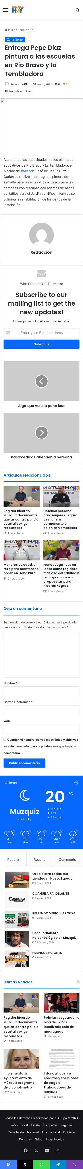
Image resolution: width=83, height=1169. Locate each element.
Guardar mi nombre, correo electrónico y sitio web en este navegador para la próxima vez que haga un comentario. (41, 746)
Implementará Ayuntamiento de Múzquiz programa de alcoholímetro (19, 1080)
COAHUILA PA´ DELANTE (50, 893)
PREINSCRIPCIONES (47, 953)
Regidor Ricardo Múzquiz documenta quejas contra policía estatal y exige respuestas (21, 519)
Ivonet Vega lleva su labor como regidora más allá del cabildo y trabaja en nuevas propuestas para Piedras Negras (61, 575)
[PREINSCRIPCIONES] (17, 959)
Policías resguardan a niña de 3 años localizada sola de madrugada (61, 1024)
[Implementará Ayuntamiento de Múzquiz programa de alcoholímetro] (21, 1059)
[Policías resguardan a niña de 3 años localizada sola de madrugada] (61, 1003)
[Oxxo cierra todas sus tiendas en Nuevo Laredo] (17, 880)
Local (24, 1125)
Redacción (17, 84)
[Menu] (5, 11)
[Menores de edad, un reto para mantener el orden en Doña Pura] (22, 550)
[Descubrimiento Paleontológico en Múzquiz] (17, 939)
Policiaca (69, 1132)
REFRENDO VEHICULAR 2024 (53, 913)
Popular (13, 859)
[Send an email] (25, 84)
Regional (66, 1125)
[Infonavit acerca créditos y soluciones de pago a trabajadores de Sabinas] (61, 1059)
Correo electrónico (18, 702)
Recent (39, 859)
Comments (67, 859)
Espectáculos (55, 1139)
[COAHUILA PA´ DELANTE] (17, 899)
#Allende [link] (28, 171)
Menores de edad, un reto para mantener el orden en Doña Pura (22, 568)
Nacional (33, 1132)
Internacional (51, 1132)
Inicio (11, 29)
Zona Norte (25, 29)
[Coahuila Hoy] (17, 9)
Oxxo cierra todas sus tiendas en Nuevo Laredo (52, 876)
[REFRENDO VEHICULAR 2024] (17, 919)
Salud (38, 1139)
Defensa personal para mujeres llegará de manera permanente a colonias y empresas (60, 519)
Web (7, 721)
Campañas (50, 1125)
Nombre (10, 683)
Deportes (25, 1139)
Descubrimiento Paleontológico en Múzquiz (54, 935)
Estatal (35, 1125)
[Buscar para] (77, 11)
